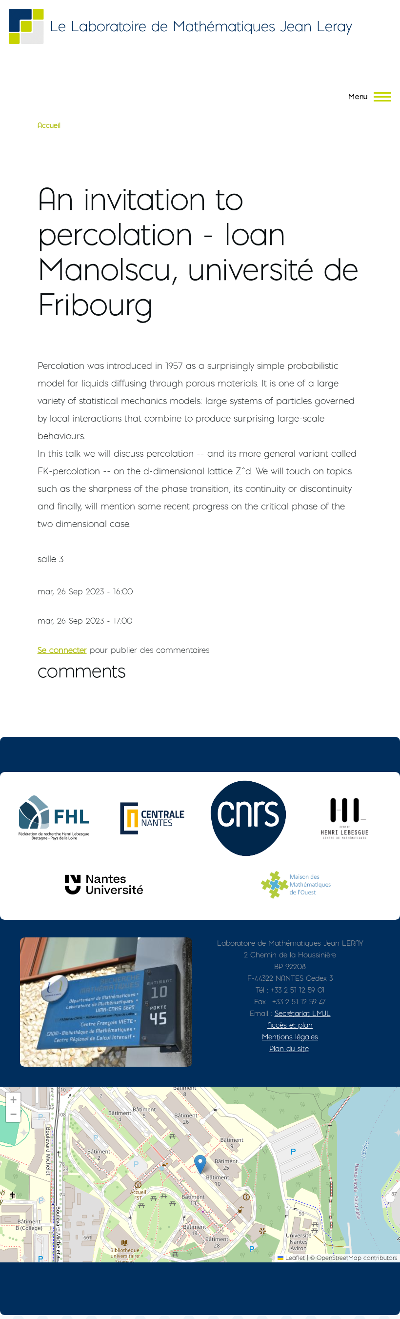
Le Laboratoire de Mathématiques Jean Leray (201, 26)
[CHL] (344, 818)
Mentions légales (290, 1036)
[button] (200, 1165)
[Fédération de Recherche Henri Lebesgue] (56, 818)
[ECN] (152, 818)
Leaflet (294, 1257)
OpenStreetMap (339, 1257)
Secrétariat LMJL (303, 1013)
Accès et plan (290, 1025)
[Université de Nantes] (104, 884)
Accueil (49, 125)
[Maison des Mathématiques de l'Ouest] (296, 884)
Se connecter (62, 650)
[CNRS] (248, 818)
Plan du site (289, 1048)
